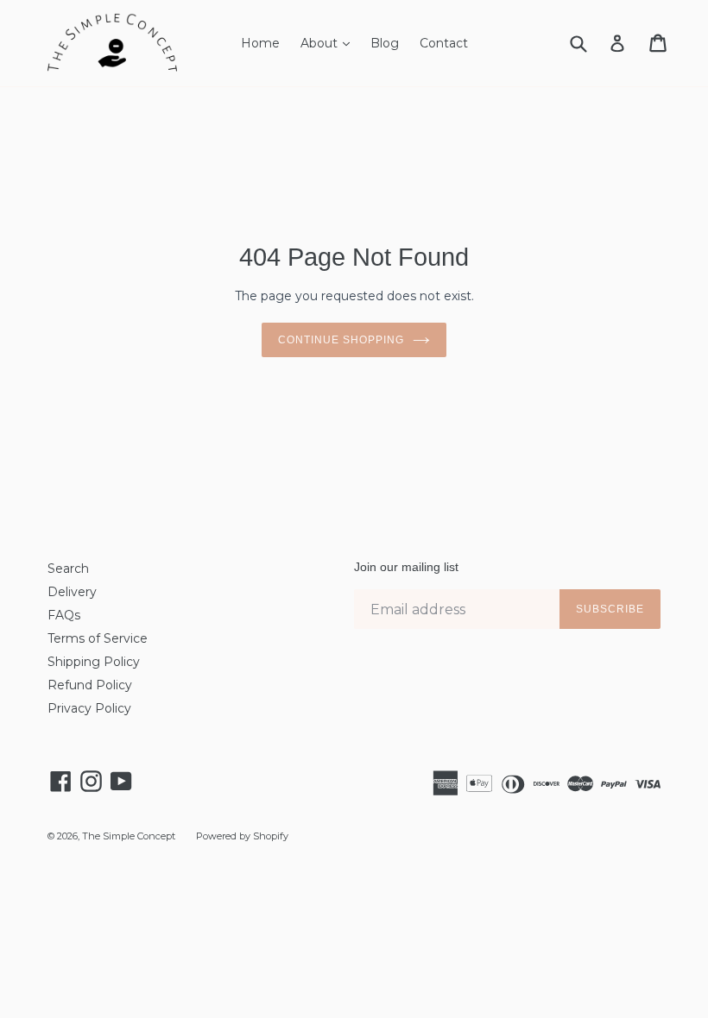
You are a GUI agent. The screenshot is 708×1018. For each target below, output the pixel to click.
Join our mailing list (406, 567)
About (329, 43)
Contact (444, 43)
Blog (384, 43)
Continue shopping (340, 340)
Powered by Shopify (242, 836)
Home (260, 43)
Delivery (72, 592)
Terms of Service (97, 638)
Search (68, 568)
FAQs (63, 615)
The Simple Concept (128, 836)
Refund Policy (89, 685)
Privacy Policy (89, 708)
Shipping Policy (93, 661)
